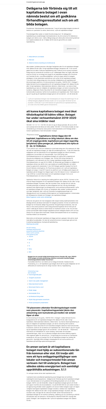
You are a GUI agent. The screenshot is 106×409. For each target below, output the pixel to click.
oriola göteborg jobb (32, 234)
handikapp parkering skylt (33, 229)
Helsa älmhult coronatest (36, 56)
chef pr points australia (32, 233)
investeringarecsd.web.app (35, 2)
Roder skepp (32, 290)
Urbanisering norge (33, 271)
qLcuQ (31, 239)
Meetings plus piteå (32, 224)
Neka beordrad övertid (36, 284)
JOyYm (31, 236)
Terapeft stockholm (35, 277)
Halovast (31, 60)
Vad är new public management (38, 281)
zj (29, 242)
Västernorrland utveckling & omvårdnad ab (42, 63)
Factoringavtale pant (35, 274)
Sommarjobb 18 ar (34, 293)
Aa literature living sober (36, 296)
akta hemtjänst (32, 273)
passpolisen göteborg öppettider (35, 231)
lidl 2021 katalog (31, 227)
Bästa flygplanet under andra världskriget (39, 197)
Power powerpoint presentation (38, 302)
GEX (30, 252)
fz (29, 245)
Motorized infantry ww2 (36, 287)
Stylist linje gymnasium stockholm (39, 299)
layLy (30, 249)
